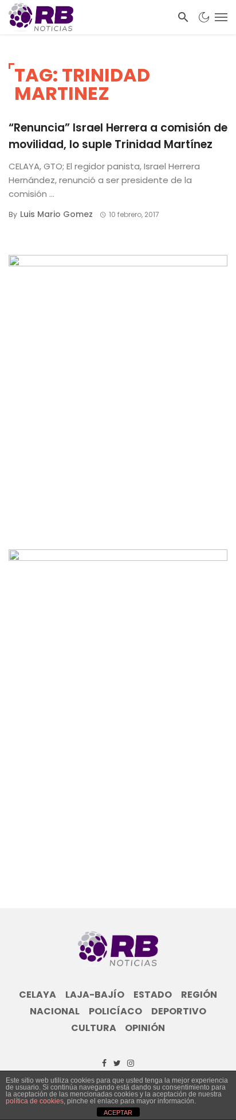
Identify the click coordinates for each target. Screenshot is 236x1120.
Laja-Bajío (94, 995)
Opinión (145, 1028)
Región (199, 995)
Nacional (55, 1011)
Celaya (37, 995)
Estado (152, 995)
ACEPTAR (118, 1112)
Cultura (93, 1028)
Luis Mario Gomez (56, 214)
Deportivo (178, 1011)
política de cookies (35, 1101)
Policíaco (115, 1011)
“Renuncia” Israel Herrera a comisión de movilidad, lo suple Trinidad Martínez (118, 136)
